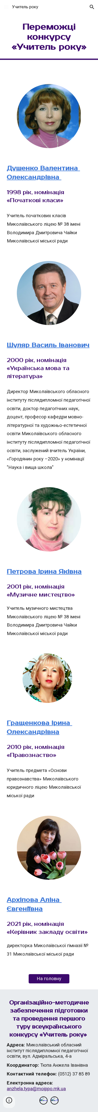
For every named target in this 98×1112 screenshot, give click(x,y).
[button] (6, 7)
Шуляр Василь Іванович (48, 345)
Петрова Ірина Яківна (44, 571)
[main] (49, 39)
